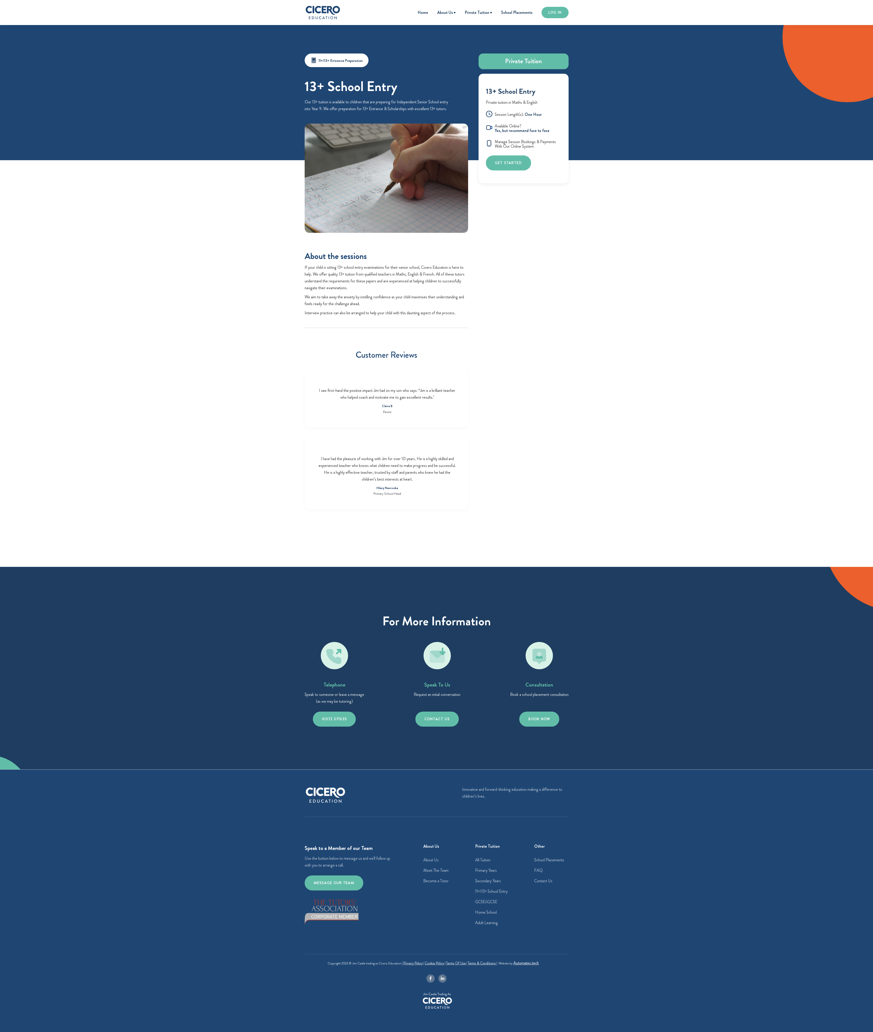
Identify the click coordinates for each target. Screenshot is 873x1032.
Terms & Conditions (482, 963)
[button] (446, 13)
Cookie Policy (434, 963)
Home (423, 12)
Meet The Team (436, 870)
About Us (431, 860)
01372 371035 (334, 719)
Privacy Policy (413, 963)
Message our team (334, 882)
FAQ (538, 870)
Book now (539, 719)
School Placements (516, 12)
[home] (323, 12)
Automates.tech (526, 963)
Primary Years (486, 870)
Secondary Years (488, 881)
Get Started (508, 162)
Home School (486, 912)
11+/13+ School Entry (491, 891)
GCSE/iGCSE (486, 902)
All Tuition (482, 860)
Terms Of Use (456, 963)
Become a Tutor (436, 881)
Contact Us (437, 719)
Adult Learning (486, 923)
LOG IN (555, 12)
